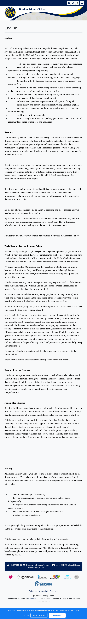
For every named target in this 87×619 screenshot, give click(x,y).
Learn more (74, 610)
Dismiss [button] (26, 615)
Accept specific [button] (39, 615)
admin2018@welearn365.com (68, 565)
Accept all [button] (57, 615)
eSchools (32, 598)
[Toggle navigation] (81, 3)
